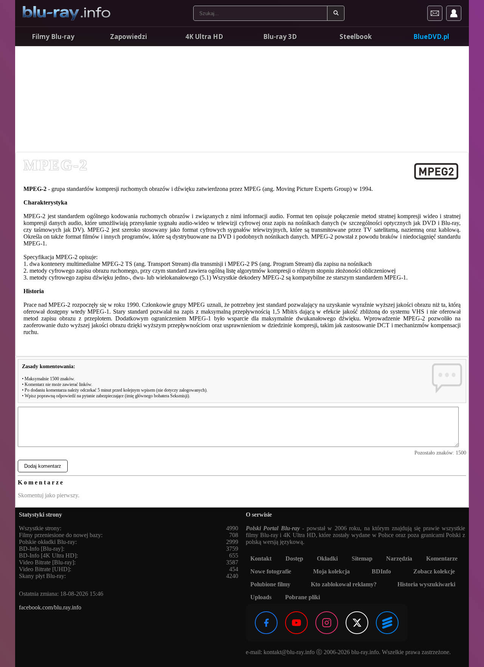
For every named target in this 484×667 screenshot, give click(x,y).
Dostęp (294, 558)
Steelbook (356, 36)
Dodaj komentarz (42, 466)
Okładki (327, 558)
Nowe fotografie (270, 571)
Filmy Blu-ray (53, 36)
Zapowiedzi (128, 36)
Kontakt (260, 558)
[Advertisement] (242, 98)
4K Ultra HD (204, 36)
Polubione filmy (270, 584)
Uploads (260, 597)
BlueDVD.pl (431, 36)
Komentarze (442, 558)
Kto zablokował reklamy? (344, 584)
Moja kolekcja (331, 571)
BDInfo (381, 571)
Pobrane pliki (302, 597)
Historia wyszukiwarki (426, 584)
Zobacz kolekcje (434, 571)
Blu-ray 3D (280, 36)
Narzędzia (399, 558)
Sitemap (362, 558)
